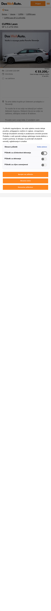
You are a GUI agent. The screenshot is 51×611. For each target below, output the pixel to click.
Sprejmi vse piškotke (25, 174)
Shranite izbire (25, 181)
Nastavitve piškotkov (25, 187)
